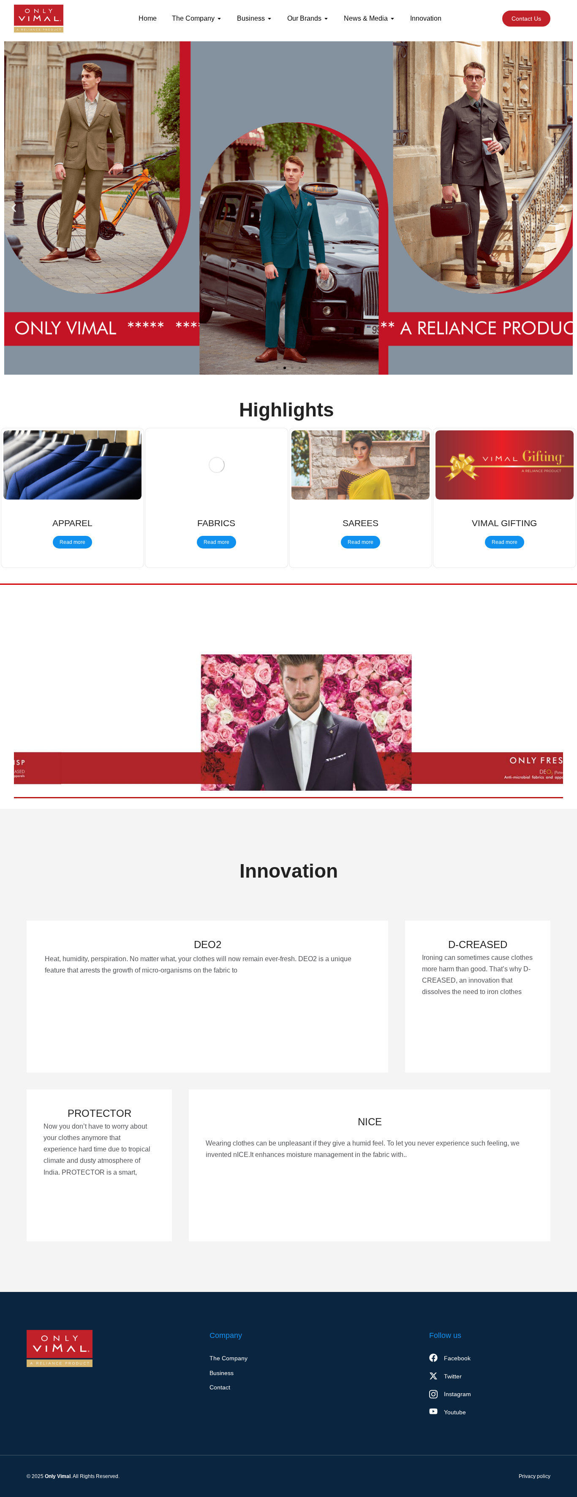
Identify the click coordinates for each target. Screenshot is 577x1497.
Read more (72, 542)
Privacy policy (534, 1476)
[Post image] (72, 465)
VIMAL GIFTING (504, 523)
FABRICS (216, 523)
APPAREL (72, 523)
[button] (13, 208)
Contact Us (526, 18)
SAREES (360, 523)
